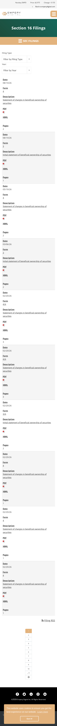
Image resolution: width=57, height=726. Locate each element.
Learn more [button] (42, 712)
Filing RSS (48, 620)
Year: (4, 64)
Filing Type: (7, 53)
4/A (4, 304)
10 (28, 669)
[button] (53, 14)
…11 (28, 673)
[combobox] (16, 59)
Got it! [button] (29, 719)
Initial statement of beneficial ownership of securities (27, 154)
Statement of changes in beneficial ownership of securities (25, 101)
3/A (4, 414)
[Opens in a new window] (17, 694)
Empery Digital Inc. (24, 699)
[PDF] (4, 112)
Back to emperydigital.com (45, 6)
